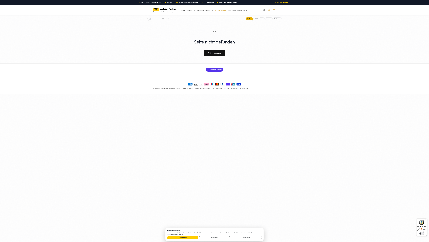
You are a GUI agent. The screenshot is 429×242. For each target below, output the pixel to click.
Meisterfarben (163, 88)
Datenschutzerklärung (202, 88)
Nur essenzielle (214, 237)
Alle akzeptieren (183, 237)
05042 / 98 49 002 (283, 2)
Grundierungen (277, 18)
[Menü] (425, 219)
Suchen (249, 18)
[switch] (421, 233)
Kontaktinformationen (231, 88)
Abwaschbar (269, 18)
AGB (213, 88)
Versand (219, 88)
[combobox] (198, 19)
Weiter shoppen (214, 53)
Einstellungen (246, 237)
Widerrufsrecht (188, 88)
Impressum (244, 88)
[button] (188, 10)
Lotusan (262, 18)
